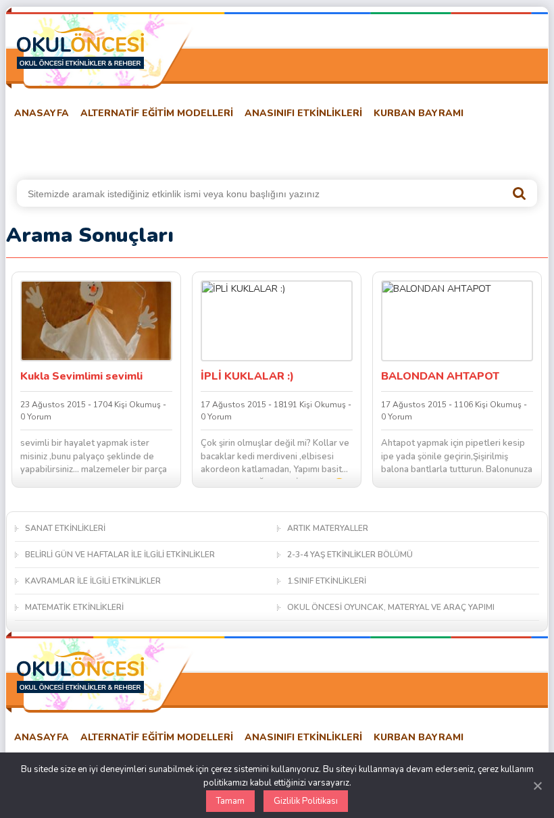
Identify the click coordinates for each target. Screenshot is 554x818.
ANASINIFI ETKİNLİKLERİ (303, 113)
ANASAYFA (41, 113)
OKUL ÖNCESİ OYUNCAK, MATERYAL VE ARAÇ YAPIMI (391, 607)
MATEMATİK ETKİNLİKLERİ (74, 607)
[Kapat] (537, 785)
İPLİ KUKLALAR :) (247, 376)
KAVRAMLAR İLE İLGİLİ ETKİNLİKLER (93, 581)
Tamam (230, 801)
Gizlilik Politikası (306, 801)
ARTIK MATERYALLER (327, 528)
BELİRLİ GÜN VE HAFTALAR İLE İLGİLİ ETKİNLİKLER (120, 554)
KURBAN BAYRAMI (418, 113)
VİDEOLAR (334, 146)
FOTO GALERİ (263, 146)
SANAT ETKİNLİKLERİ (65, 528)
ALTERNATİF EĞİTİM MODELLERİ (156, 113)
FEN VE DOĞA (184, 146)
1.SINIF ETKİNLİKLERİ (326, 581)
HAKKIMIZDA (405, 146)
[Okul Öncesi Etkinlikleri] (80, 47)
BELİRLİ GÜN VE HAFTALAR (71, 146)
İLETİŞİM (470, 146)
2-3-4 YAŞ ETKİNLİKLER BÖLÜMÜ (350, 554)
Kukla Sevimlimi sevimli (81, 376)
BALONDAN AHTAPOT (440, 376)
